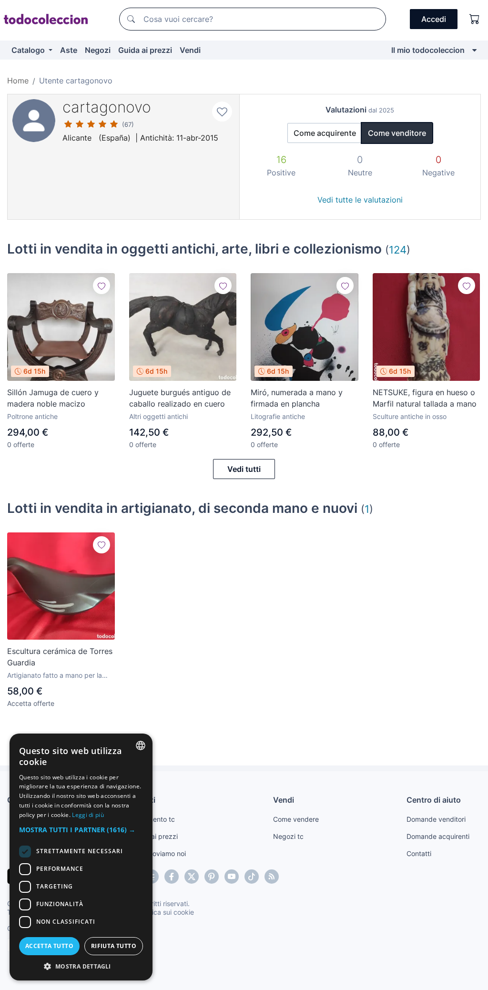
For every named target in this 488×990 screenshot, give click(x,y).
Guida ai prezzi (145, 50)
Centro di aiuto (434, 800)
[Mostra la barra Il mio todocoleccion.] (474, 50)
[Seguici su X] (191, 876)
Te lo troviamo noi (158, 853)
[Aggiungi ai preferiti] (222, 112)
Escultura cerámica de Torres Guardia (59, 656)
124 (398, 249)
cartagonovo (106, 107)
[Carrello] (474, 19)
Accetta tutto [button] (49, 946)
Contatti (419, 853)
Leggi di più (88, 815)
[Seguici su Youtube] (231, 876)
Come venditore (397, 133)
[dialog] (81, 857)
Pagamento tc (153, 819)
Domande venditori (436, 819)
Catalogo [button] (29, 50)
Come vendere (296, 819)
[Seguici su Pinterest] (211, 876)
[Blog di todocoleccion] (271, 876)
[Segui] (101, 285)
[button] (81, 830)
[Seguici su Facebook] (171, 876)
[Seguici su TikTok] (251, 876)
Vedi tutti (244, 469)
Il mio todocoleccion (428, 50)
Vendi (190, 50)
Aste (68, 50)
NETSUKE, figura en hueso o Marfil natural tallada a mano (425, 398)
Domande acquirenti (438, 836)
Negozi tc (288, 836)
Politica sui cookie (166, 912)
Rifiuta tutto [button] (113, 946)
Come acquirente (325, 133)
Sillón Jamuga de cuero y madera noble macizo (53, 398)
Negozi (98, 50)
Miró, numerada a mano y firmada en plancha (297, 398)
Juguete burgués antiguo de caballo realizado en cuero (180, 398)
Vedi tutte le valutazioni (360, 199)
